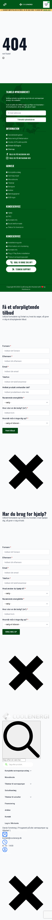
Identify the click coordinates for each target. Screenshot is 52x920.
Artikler (10, 190)
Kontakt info (12, 220)
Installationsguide (15, 243)
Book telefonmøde (15, 224)
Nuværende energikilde (13, 398)
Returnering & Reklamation (18, 138)
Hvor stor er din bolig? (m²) (15, 408)
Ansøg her (47, 10)
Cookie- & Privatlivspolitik (17, 142)
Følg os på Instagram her (20, 158)
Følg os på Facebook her (19, 154)
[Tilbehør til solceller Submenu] (31, 797)
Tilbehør (11, 183)
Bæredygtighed (13, 194)
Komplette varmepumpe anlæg (17, 771)
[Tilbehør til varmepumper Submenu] (31, 784)
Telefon (5, 377)
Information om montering (18, 246)
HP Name (2, 335)
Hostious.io (26, 289)
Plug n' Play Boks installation (19, 253)
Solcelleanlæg (10, 790)
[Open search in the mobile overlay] (18, 764)
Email (5, 367)
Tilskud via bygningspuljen (18, 257)
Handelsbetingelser (15, 135)
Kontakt (8, 817)
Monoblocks (13, 179)
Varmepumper (13, 176)
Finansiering (10, 804)
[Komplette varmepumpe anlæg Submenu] (31, 770)
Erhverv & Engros (14, 146)
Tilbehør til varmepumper (15, 784)
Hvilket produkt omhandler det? (16, 387)
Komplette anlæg (14, 172)
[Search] (21, 740)
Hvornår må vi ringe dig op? (15, 418)
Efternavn (7, 356)
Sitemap (11, 149)
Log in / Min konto (12, 823)
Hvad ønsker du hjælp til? (14, 589)
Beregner (11, 187)
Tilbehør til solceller (13, 797)
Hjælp (10, 213)
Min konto (6, 853)
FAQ (9, 216)
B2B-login (11, 197)
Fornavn (6, 346)
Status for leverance (15, 227)
